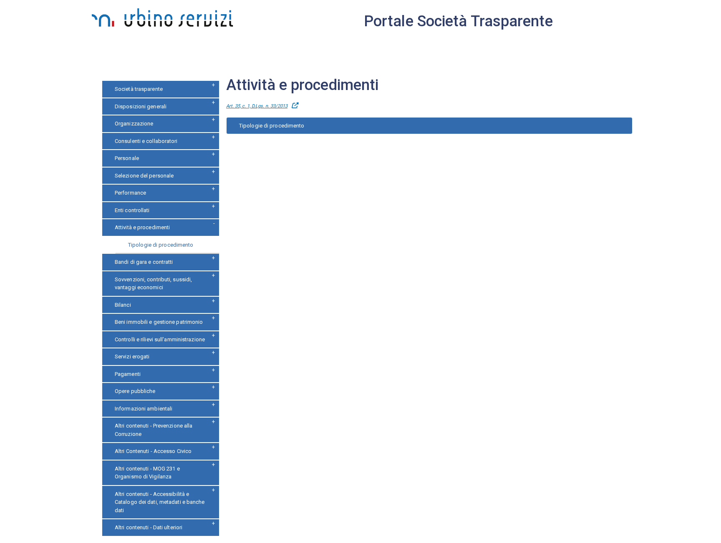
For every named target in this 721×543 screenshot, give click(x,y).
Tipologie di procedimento (161, 245)
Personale (127, 158)
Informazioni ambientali (143, 408)
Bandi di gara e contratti (144, 262)
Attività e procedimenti (142, 227)
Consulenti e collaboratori (146, 141)
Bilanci (123, 305)
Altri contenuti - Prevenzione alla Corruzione (153, 430)
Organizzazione (134, 123)
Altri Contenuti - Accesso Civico (153, 451)
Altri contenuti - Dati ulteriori (148, 527)
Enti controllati (132, 210)
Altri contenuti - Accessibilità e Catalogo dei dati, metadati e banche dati (160, 502)
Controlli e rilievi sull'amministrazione (160, 339)
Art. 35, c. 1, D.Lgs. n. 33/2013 (256, 106)
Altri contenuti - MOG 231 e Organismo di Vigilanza (147, 472)
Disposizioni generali (140, 106)
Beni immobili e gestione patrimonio (159, 322)
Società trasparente (139, 89)
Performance (130, 193)
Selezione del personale (144, 176)
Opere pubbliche (135, 391)
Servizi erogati (132, 356)
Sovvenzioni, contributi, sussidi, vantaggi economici (153, 283)
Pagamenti (128, 374)
